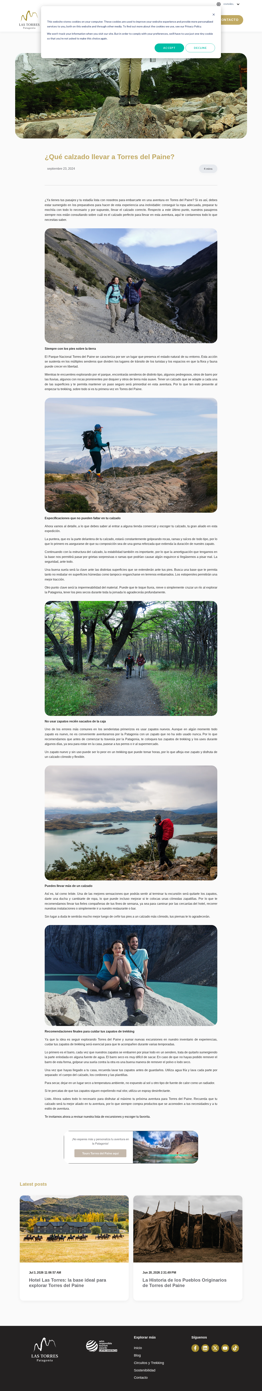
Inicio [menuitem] (138, 1348)
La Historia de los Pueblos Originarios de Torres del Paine (185, 1282)
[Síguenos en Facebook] (195, 1348)
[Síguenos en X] (215, 1348)
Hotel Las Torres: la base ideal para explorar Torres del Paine (67, 1282)
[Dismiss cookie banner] (213, 14)
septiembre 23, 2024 (61, 168)
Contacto (228, 19)
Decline (200, 47)
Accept (169, 47)
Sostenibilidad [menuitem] (144, 1370)
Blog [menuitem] (137, 1355)
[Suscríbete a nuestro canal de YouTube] (225, 1348)
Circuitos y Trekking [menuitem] (149, 1363)
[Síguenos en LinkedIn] (205, 1348)
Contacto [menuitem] (141, 1378)
